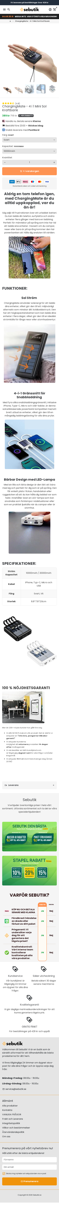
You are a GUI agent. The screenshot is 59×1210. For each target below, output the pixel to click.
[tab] (29, 785)
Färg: (8, 135)
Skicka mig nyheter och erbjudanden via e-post (26, 1173)
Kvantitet (7, 157)
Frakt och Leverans (12, 1118)
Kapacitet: (13, 146)
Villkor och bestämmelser (16, 1127)
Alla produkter (10, 1105)
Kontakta (7, 1110)
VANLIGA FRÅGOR (11, 1114)
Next (54, 54)
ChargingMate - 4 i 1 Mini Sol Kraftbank (32, 21)
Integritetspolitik (11, 1123)
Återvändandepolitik (13, 1132)
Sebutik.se (37, 1195)
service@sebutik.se (14, 1089)
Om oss (6, 1136)
